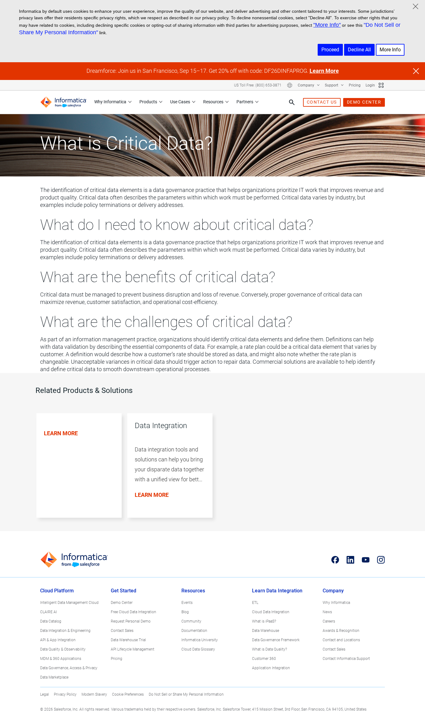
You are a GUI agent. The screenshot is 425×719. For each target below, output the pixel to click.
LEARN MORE (61, 433)
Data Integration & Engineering (65, 630)
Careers (329, 621)
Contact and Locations (341, 640)
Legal (44, 694)
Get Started (123, 591)
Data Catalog (50, 621)
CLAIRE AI (48, 612)
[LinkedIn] (350, 560)
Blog (185, 612)
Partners (244, 101)
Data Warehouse (265, 630)
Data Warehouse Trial (128, 640)
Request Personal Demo (131, 621)
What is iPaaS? (264, 621)
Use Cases (180, 101)
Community (191, 621)
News (327, 612)
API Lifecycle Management (132, 649)
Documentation (194, 630)
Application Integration (271, 668)
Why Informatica (110, 101)
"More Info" (327, 25)
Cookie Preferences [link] (128, 694)
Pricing (355, 85)
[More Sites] (381, 85)
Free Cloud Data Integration (133, 612)
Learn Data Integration (277, 591)
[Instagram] (381, 560)
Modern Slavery (94, 694)
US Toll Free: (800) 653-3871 (258, 85)
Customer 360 (264, 658)
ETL (255, 602)
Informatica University (199, 640)
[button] (76, 472)
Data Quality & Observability (63, 649)
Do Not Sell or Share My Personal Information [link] (186, 694)
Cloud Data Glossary (198, 649)
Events (187, 602)
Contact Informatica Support (346, 658)
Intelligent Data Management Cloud (69, 602)
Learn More (324, 71)
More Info (390, 50)
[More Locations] (290, 85)
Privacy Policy (65, 694)
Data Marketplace (54, 677)
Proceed (330, 50)
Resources (213, 101)
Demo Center (122, 602)
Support (332, 85)
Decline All (359, 50)
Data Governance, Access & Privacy (68, 668)
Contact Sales (122, 630)
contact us (322, 102)
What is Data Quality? (269, 649)
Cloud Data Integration (270, 612)
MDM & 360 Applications (60, 658)
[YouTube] (366, 560)
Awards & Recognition (341, 630)
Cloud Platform (57, 591)
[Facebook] (335, 560)
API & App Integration (58, 640)
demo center (364, 102)
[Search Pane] (292, 102)
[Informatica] (63, 102)
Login (370, 85)
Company (306, 85)
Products (148, 101)
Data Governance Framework (276, 640)
